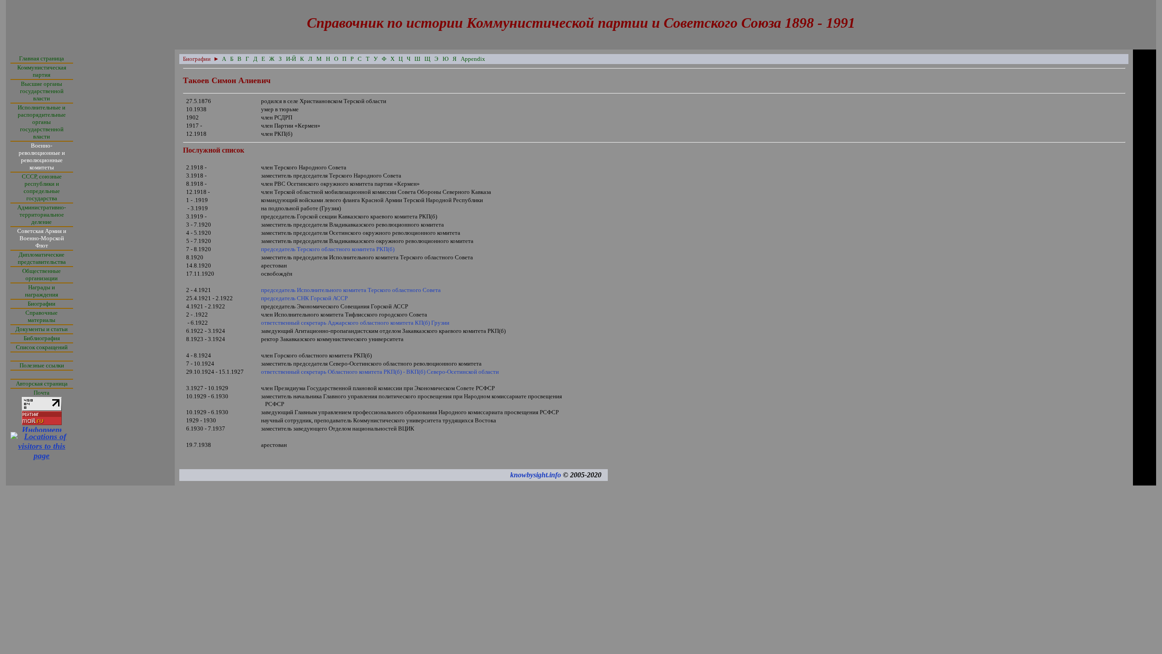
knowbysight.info (535, 475)
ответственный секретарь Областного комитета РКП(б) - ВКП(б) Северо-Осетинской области (380, 371)
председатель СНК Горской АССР (304, 298)
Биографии (41, 303)
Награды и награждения (41, 291)
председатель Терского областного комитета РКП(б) (327, 249)
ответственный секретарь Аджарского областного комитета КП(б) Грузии (355, 322)
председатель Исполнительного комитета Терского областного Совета (351, 290)
